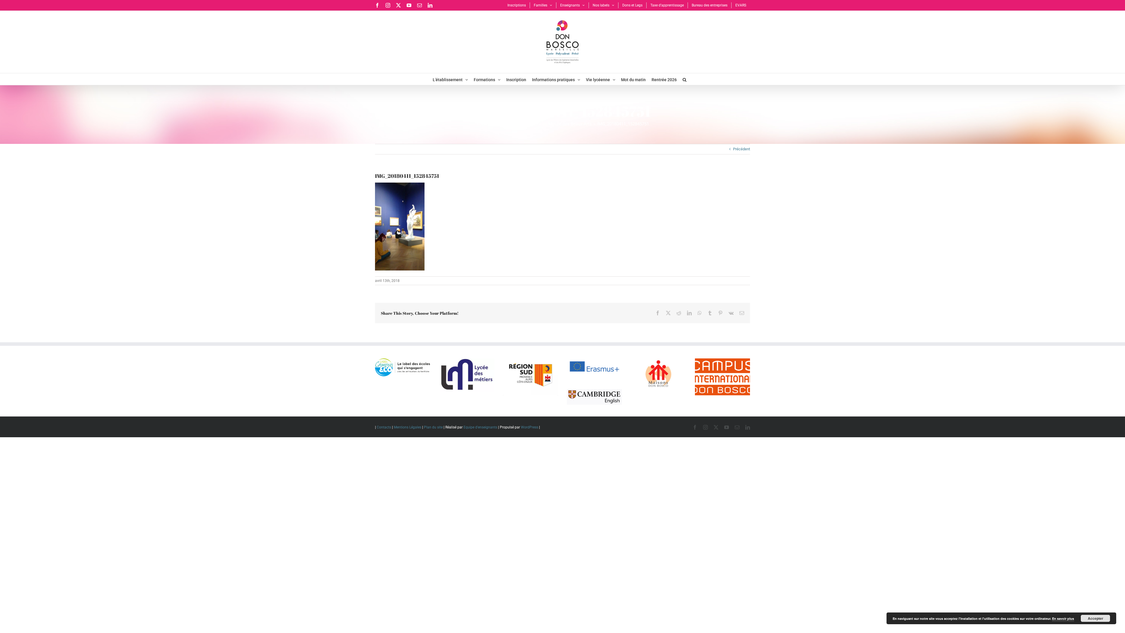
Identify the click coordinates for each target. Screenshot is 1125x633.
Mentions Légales (407, 427)
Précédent (741, 149)
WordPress (529, 427)
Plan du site (433, 427)
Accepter (1095, 618)
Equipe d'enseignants (480, 427)
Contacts (384, 427)
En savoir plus (1063, 618)
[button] (684, 79)
